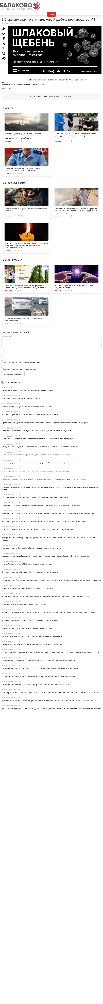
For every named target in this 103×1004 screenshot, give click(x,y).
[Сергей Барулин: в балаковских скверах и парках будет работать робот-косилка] (19, 641)
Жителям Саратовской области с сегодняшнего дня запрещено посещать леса (32, 636)
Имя (3, 351)
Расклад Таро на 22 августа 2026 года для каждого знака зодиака (27, 564)
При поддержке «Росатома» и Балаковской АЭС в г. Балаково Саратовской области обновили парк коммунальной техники (48, 612)
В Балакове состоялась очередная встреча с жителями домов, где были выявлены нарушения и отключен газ (44, 479)
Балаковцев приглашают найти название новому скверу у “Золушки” (28, 588)
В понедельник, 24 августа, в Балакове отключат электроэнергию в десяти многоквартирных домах (40, 447)
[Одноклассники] (5, 38)
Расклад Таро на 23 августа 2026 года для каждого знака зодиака (27, 407)
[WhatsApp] (5, 58)
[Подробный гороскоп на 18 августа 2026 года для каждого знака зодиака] (76, 274)
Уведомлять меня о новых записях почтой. (19, 369)
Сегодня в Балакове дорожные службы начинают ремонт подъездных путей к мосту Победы (37, 431)
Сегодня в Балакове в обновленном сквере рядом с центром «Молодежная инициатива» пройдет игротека (25, 287)
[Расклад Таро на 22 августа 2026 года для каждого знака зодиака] (19, 561)
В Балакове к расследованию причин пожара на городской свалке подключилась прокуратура (38, 439)
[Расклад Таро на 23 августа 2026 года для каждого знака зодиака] (19, 403)
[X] (5, 48)
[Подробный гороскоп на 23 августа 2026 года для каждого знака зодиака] (19, 411)
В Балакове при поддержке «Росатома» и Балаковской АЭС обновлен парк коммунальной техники (39, 660)
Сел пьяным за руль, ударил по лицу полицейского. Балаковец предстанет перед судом (35, 497)
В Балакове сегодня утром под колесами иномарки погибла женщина (28, 390)
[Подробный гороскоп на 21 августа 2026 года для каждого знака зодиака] (19, 617)
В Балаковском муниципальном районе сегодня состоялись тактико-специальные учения (36, 455)
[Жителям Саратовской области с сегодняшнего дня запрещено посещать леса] (19, 633)
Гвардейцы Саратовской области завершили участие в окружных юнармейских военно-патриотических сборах (44, 521)
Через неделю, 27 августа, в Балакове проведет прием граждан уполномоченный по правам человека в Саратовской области (49, 700)
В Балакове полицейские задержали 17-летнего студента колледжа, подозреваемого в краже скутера (40, 668)
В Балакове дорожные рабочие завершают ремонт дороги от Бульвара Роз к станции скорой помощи (40, 463)
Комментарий (7, 336)
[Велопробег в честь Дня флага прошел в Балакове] (19, 395)
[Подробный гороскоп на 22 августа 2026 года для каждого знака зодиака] (19, 569)
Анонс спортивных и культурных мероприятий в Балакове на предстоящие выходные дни (36, 471)
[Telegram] (5, 43)
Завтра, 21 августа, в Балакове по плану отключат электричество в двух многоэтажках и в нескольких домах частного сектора (50, 652)
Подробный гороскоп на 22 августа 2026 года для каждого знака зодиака (30, 572)
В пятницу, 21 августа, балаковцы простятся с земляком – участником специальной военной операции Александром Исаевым (26, 245)
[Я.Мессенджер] (5, 28)
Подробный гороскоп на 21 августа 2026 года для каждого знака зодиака (30, 620)
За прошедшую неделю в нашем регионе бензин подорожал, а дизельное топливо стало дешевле (38, 676)
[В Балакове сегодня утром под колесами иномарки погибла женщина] (26, 306)
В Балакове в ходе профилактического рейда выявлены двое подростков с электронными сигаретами (76, 135)
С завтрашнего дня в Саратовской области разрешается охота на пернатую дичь (32, 548)
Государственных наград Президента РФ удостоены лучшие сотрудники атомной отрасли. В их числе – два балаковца (47, 556)
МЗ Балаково (6, 89)
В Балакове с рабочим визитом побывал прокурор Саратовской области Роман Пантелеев (24, 169)
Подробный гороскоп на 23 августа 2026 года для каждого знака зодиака (30, 415)
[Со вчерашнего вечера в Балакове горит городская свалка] (19, 601)
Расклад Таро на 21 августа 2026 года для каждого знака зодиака (27, 628)
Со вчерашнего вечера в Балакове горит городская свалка (24, 604)
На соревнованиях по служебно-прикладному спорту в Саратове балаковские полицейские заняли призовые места (45, 596)
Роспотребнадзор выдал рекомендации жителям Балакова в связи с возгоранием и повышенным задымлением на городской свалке (23, 136)
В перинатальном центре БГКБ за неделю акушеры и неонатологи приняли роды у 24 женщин (37, 529)
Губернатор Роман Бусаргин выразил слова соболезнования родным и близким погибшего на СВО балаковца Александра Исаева (51, 580)
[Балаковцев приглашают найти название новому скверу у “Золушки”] (19, 585)
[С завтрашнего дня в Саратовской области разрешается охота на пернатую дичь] (19, 545)
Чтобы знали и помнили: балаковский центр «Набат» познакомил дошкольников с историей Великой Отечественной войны (48, 513)
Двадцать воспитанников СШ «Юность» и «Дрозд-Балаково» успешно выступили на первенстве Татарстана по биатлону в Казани (51, 709)
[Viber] (5, 53)
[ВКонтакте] (5, 33)
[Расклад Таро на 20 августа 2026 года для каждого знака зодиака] (26, 197)
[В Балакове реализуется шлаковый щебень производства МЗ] (20, 23)
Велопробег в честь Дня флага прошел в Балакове (21, 398)
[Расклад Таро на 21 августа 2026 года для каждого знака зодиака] (19, 625)
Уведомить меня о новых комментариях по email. (22, 362)
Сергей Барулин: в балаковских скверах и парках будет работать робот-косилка (32, 644)
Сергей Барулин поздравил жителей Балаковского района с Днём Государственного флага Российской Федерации (45, 423)
